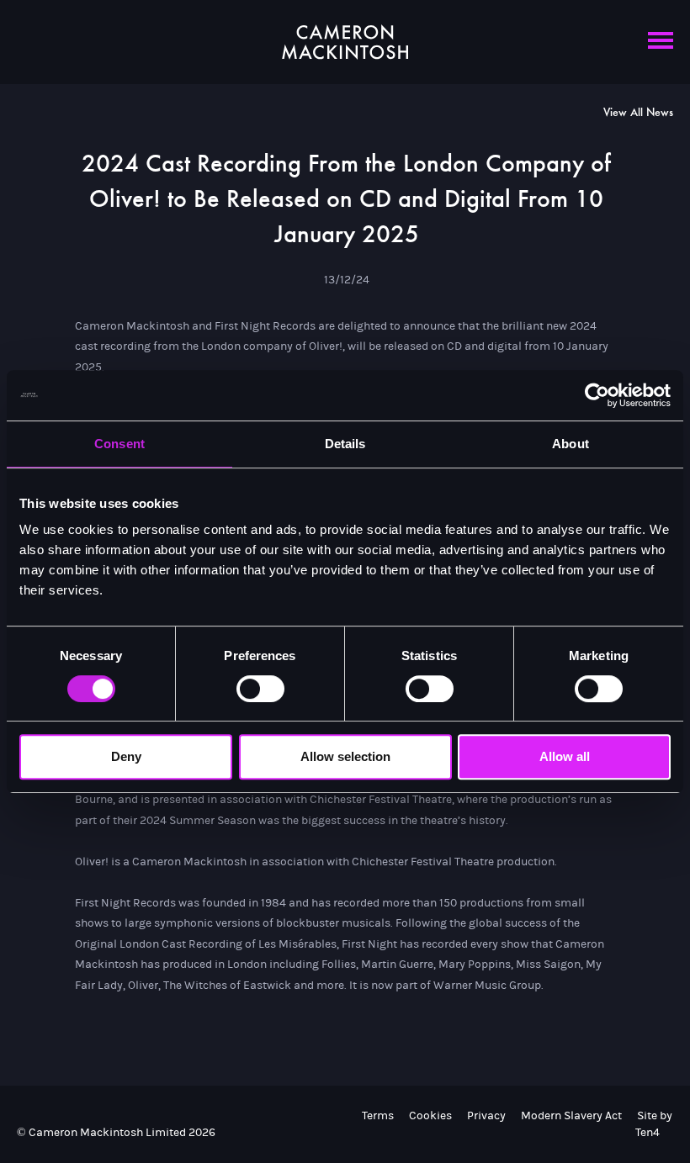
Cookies (430, 1116)
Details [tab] (345, 443)
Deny (126, 756)
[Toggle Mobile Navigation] (660, 49)
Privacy (486, 1116)
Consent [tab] (119, 443)
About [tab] (570, 443)
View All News (638, 113)
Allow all (564, 756)
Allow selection (345, 756)
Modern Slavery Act (571, 1116)
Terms (378, 1116)
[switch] (260, 688)
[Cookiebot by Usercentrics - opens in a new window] (597, 395)
